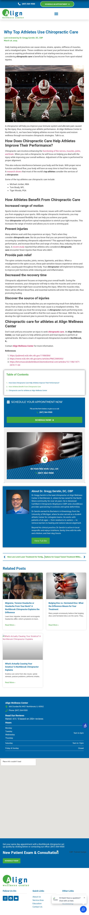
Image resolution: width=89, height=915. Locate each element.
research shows (14, 171)
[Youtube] (16, 898)
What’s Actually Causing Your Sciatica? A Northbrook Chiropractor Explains (22, 666)
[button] (56, 13)
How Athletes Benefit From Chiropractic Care (25, 387)
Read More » (10, 625)
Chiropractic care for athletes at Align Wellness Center (28, 390)
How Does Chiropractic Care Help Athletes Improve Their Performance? (34, 383)
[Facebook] (10, 898)
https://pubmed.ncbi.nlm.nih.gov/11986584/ (30, 355)
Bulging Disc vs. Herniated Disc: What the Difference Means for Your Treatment (66, 606)
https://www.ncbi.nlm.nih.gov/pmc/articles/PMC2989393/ (37, 358)
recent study (18, 247)
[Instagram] (5, 898)
